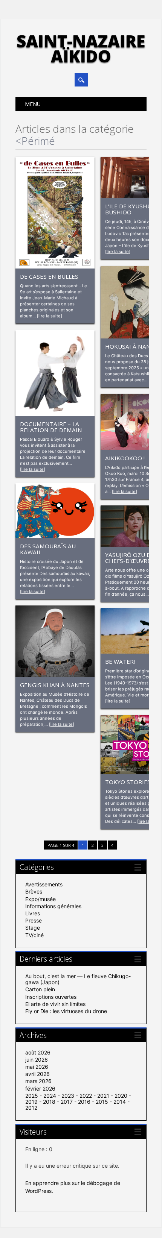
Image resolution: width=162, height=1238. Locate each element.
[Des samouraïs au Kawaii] (55, 536)
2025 (31, 1095)
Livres (32, 913)
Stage (32, 927)
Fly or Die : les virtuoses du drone (66, 1011)
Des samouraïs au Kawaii (48, 549)
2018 (49, 1101)
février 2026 (40, 1088)
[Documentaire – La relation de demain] (55, 414)
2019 (31, 1101)
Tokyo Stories (128, 782)
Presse (33, 920)
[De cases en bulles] (55, 266)
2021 (103, 1095)
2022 (85, 1095)
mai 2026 (36, 1067)
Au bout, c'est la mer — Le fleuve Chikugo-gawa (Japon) (78, 979)
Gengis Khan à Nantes (55, 685)
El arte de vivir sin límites (55, 1004)
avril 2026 (37, 1074)
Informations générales (53, 906)
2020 (121, 1095)
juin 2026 (36, 1059)
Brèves (33, 891)
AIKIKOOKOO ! (125, 458)
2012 (31, 1107)
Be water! (120, 661)
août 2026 (37, 1052)
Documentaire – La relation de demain (51, 427)
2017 (67, 1101)
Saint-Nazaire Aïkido (81, 48)
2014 (119, 1101)
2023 (67, 1095)
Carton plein (40, 989)
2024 (49, 1095)
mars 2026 (38, 1081)
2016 (84, 1101)
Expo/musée (40, 899)
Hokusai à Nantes (133, 346)
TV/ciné (34, 935)
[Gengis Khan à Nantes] (55, 675)
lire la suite (49, 316)
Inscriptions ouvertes (50, 997)
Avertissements (44, 884)
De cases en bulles (49, 276)
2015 (102, 1101)
